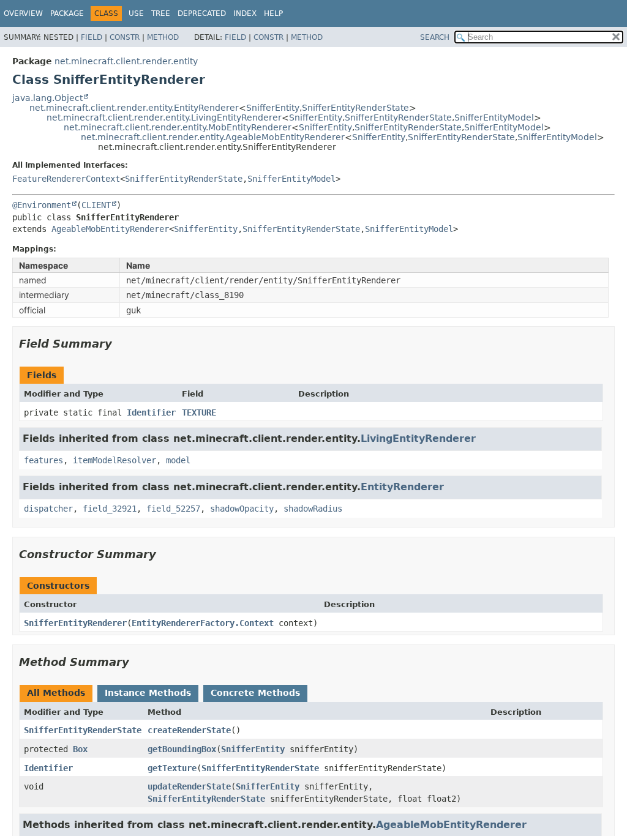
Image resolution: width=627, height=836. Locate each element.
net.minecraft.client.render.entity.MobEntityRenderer (177, 127)
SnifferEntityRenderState (355, 108)
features (43, 460)
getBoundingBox (182, 749)
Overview (23, 13)
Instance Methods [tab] (148, 693)
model (178, 460)
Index (245, 13)
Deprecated (202, 13)
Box (80, 749)
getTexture (172, 768)
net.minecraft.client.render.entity (126, 61)
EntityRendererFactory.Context (203, 623)
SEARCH (434, 37)
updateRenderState (189, 786)
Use (136, 13)
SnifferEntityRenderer (75, 623)
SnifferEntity (272, 108)
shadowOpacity (242, 508)
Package (67, 13)
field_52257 (173, 508)
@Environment (41, 205)
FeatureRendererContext (66, 179)
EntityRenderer (402, 487)
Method (163, 37)
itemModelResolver (114, 460)
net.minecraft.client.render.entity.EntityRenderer (134, 108)
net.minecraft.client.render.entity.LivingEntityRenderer (164, 117)
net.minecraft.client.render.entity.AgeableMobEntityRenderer (213, 137)
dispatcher (48, 508)
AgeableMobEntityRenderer (110, 229)
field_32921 (110, 508)
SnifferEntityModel (494, 117)
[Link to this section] (121, 343)
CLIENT (96, 205)
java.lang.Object (47, 98)
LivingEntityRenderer (418, 438)
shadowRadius (312, 508)
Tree (160, 13)
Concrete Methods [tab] (255, 693)
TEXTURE (199, 412)
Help (273, 13)
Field (91, 37)
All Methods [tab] (56, 693)
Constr (125, 37)
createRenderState (189, 730)
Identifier (151, 412)
